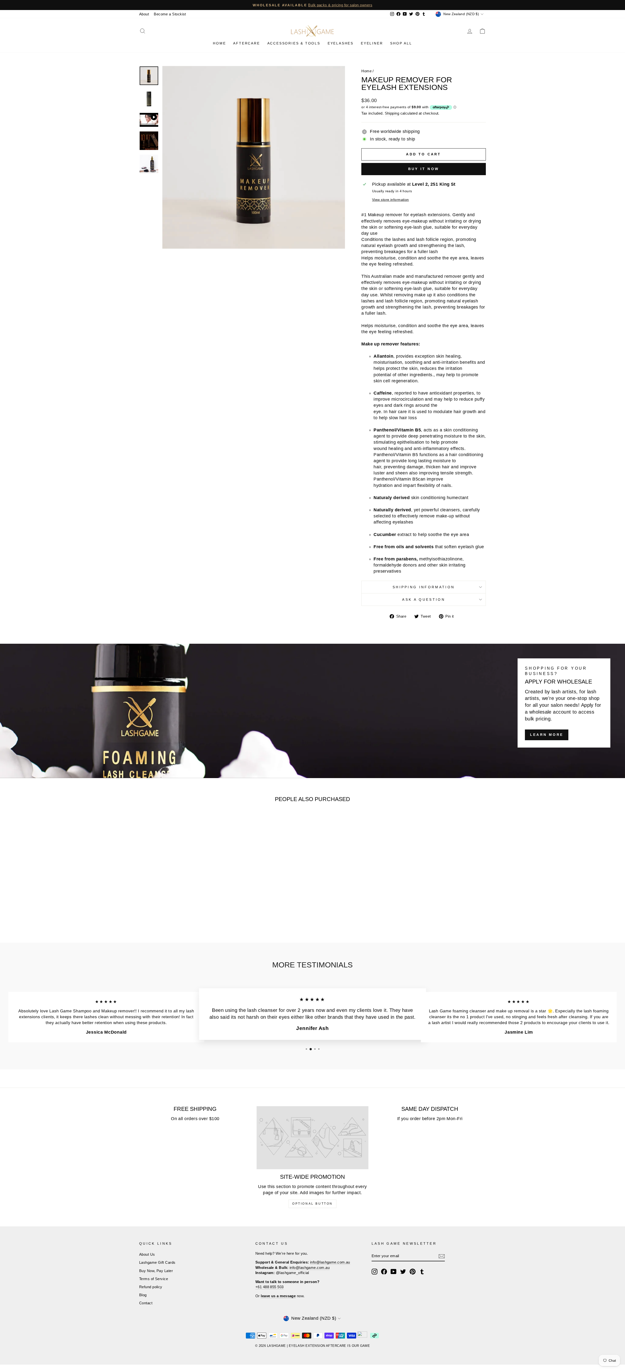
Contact (145, 1303)
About (144, 14)
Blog (143, 1295)
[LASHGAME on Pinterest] (413, 1272)
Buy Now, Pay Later (156, 1271)
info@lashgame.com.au (330, 1262)
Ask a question (423, 599)
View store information (390, 200)
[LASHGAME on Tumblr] (422, 1272)
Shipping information (424, 587)
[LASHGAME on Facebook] (384, 1272)
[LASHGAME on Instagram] (374, 1272)
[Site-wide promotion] (313, 1137)
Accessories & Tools (293, 43)
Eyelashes (341, 43)
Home (219, 43)
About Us (147, 1254)
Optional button (312, 1203)
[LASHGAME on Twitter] (403, 1272)
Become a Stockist (170, 14)
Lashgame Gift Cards (157, 1262)
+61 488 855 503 (269, 1287)
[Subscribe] (441, 1256)
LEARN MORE (546, 735)
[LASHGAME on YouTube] (393, 1272)
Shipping (392, 113)
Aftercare (246, 43)
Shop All (401, 43)
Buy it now (423, 169)
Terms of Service (153, 1279)
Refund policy (150, 1287)
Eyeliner (372, 43)
